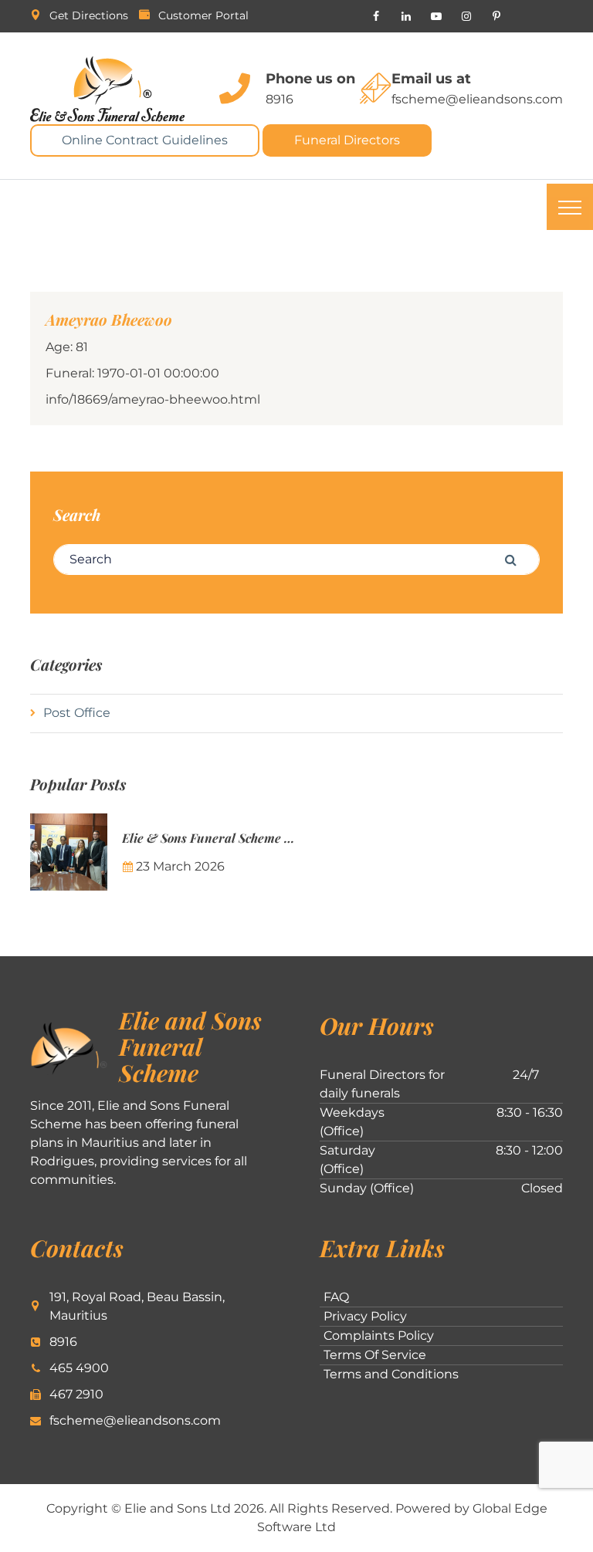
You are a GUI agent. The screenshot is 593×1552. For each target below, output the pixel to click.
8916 (279, 99)
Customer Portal (203, 15)
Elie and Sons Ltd (177, 1508)
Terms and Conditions (391, 1374)
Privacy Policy (365, 1316)
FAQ (336, 1297)
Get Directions (88, 15)
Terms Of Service (375, 1354)
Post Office (76, 712)
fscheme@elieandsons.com (477, 99)
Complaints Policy (379, 1335)
